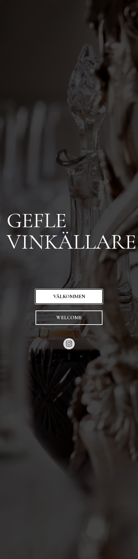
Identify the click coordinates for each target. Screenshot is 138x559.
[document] (69, 279)
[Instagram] (69, 344)
